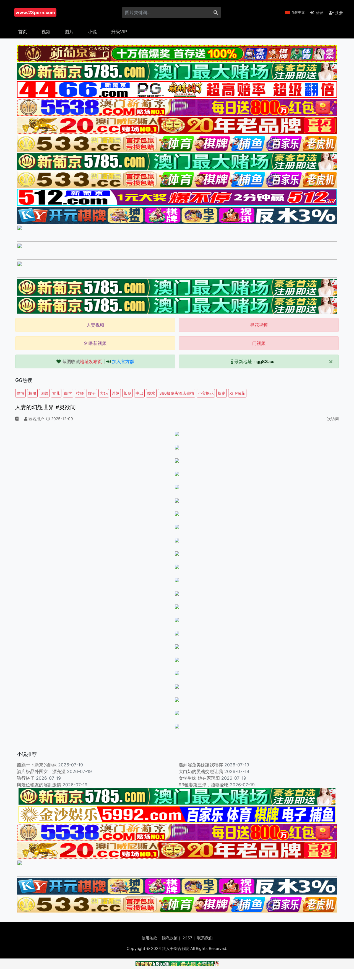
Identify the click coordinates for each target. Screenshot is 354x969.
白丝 (68, 393)
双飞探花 (237, 393)
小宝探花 (206, 393)
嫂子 (92, 393)
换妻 (221, 393)
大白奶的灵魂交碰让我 (201, 771)
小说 (92, 31)
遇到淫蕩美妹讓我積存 (201, 765)
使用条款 (149, 938)
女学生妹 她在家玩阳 (199, 778)
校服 (32, 393)
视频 (45, 31)
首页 (22, 31)
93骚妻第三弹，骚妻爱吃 (203, 784)
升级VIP (119, 31)
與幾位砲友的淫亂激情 (39, 784)
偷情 (20, 393)
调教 (44, 393)
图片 (69, 31)
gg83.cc (265, 361)
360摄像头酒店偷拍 (176, 393)
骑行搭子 (26, 778)
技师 (80, 393)
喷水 (151, 393)
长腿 (127, 393)
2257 (187, 938)
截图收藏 (82, 361)
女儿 (56, 393)
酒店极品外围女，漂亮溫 (41, 771)
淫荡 (115, 393)
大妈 (104, 393)
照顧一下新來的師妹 (37, 765)
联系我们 (205, 938)
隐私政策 (170, 938)
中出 (139, 393)
